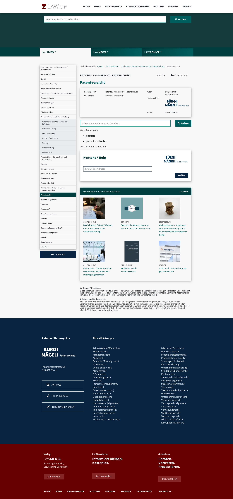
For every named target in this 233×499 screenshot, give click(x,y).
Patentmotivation (47, 98)
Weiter (181, 175)
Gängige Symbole (47, 169)
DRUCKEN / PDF (180, 75)
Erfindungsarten (47, 107)
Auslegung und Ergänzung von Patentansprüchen (53, 189)
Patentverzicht (46, 195)
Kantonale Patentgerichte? (51, 228)
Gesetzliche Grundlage (49, 84)
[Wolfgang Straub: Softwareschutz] (137, 251)
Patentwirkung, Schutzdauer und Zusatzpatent (54, 158)
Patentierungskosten (49, 214)
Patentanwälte (46, 223)
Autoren (158, 6)
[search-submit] (180, 19)
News (97, 6)
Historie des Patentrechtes (51, 88)
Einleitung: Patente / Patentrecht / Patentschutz (54, 68)
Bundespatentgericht (49, 233)
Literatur (44, 247)
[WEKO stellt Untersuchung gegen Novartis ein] (174, 251)
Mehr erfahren (169, 478)
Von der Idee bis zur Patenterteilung (55, 117)
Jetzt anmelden (103, 476)
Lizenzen (44, 204)
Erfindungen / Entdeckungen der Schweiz (57, 93)
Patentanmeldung (49, 129)
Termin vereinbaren (62, 406)
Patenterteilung (48, 147)
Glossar (44, 237)
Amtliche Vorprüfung (50, 138)
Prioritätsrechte (47, 112)
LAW (183, 191)
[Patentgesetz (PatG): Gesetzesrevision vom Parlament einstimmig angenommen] (99, 251)
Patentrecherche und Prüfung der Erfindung (54, 122)
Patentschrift (47, 152)
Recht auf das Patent (49, 173)
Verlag (187, 6)
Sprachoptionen (47, 242)
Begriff (43, 79)
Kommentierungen (137, 6)
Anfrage (55, 384)
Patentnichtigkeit (47, 183)
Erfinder (44, 164)
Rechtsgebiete (113, 6)
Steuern (44, 218)
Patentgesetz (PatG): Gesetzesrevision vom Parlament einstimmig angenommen (97, 271)
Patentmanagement (48, 199)
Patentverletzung (47, 178)
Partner (173, 6)
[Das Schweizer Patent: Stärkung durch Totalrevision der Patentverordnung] (99, 208)
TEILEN (161, 75)
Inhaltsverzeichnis (48, 74)
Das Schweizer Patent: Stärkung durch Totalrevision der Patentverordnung (98, 228)
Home (86, 6)
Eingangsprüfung (48, 133)
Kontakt (59, 254)
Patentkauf (45, 209)
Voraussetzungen (47, 103)
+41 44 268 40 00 (58, 395)
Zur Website (54, 476)
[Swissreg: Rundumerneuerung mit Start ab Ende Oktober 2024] (137, 208)
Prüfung (45, 143)
